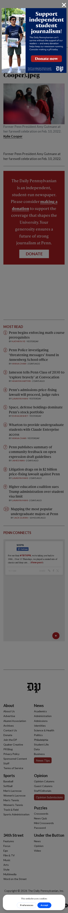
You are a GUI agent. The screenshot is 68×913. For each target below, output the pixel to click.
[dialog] (34, 456)
